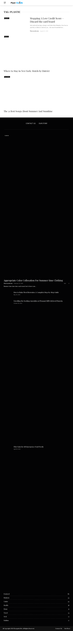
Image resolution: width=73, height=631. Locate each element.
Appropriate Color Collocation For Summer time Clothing (33, 280)
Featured (7, 76)
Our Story (43, 123)
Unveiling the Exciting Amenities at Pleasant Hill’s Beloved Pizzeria (38, 301)
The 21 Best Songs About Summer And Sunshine (28, 111)
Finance (7, 18)
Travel (6, 36)
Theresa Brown (34, 31)
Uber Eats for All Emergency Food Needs (28, 447)
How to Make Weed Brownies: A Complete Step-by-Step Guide (36, 292)
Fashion (7, 135)
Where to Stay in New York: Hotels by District (27, 70)
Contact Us (31, 123)
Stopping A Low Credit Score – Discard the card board (47, 20)
